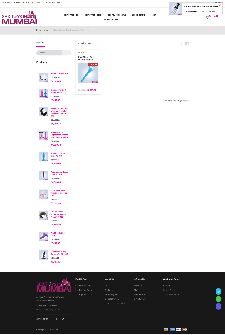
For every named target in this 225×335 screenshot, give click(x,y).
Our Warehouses (110, 20)
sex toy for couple (117, 15)
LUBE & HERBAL (139, 15)
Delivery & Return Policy (115, 303)
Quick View (88, 79)
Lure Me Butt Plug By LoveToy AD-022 (59, 253)
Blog (136, 290)
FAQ (106, 285)
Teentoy (54, 329)
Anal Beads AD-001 (59, 74)
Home (38, 30)
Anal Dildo (82, 53)
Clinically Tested (140, 299)
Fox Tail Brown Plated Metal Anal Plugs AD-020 (58, 214)
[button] (215, 18)
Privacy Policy (169, 290)
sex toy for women (93, 15)
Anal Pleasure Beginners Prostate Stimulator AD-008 (59, 134)
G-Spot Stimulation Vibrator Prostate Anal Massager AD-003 (59, 112)
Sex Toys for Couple (83, 294)
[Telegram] (218, 291)
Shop (46, 30)
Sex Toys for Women (84, 290)
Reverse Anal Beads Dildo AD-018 (59, 173)
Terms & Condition (171, 294)
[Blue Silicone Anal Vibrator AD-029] (88, 65)
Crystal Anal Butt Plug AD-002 (58, 91)
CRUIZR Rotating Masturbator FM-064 (201, 6)
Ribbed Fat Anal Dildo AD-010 (58, 154)
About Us (138, 285)
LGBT (153, 15)
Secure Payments (112, 294)
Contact (166, 285)
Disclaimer (109, 290)
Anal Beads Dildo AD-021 (58, 234)
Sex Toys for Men (82, 285)
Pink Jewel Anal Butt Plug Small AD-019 (59, 193)
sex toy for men (71, 15)
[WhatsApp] (218, 299)
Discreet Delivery (112, 299)
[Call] (218, 306)
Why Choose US (141, 294)
